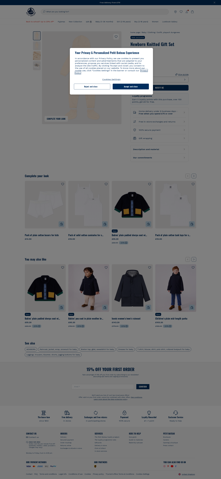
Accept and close (131, 86)
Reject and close (90, 86)
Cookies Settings (111, 79)
